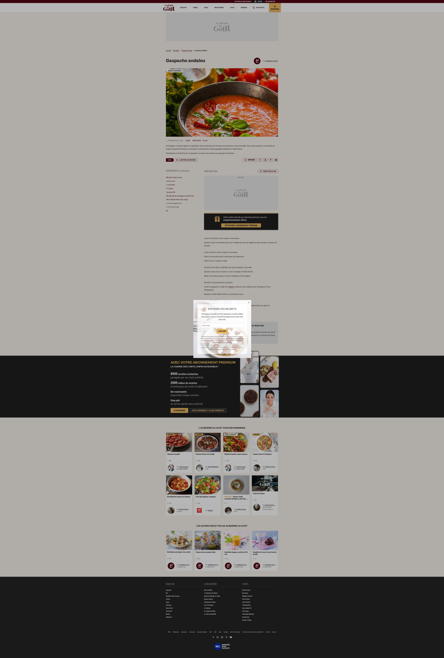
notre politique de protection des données (222, 342)
